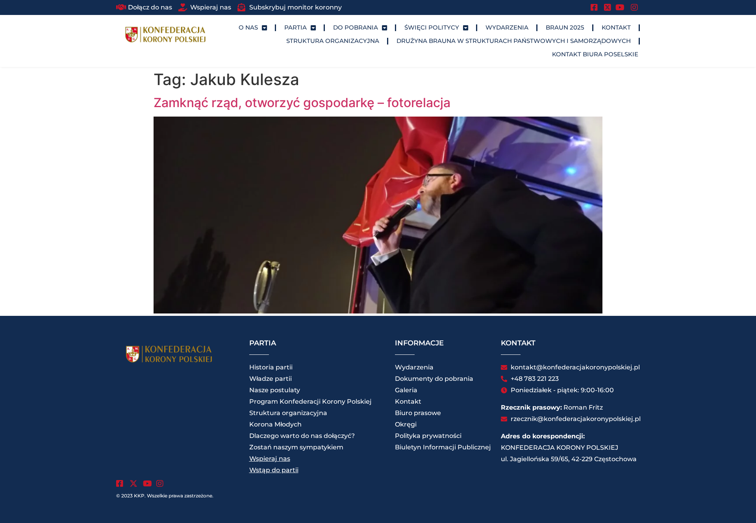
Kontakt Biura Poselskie (595, 54)
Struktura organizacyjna (332, 41)
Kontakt (616, 27)
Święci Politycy (431, 27)
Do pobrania (355, 27)
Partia (295, 27)
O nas (248, 27)
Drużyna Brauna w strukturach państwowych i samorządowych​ (514, 41)
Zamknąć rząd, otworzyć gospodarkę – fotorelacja (302, 102)
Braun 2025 (565, 27)
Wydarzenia (506, 27)
